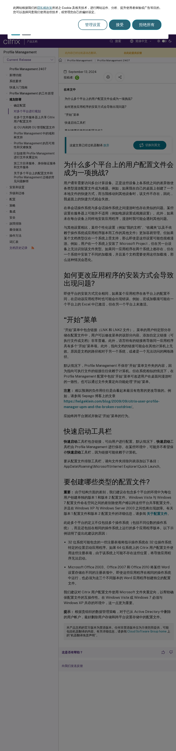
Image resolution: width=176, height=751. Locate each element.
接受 (120, 24)
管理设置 (92, 24)
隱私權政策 (44, 7)
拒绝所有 (147, 24)
